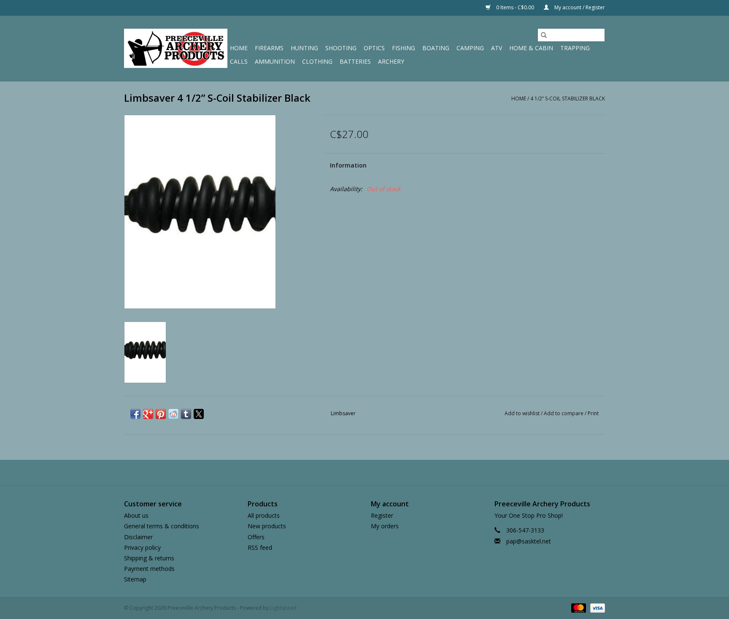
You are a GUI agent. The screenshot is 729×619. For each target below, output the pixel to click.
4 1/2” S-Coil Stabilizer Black (567, 98)
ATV (496, 48)
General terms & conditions (161, 526)
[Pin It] (161, 414)
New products (267, 526)
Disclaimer (138, 537)
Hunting (304, 48)
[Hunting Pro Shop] (175, 48)
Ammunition (275, 61)
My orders (385, 526)
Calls (239, 61)
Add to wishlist (523, 413)
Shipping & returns (149, 558)
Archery (391, 61)
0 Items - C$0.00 (515, 7)
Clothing (317, 61)
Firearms (269, 48)
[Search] (543, 35)
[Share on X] (199, 414)
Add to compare (564, 413)
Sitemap (135, 579)
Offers (256, 537)
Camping (470, 48)
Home (239, 48)
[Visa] (596, 607)
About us (136, 515)
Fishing (403, 48)
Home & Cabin (531, 48)
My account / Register (579, 7)
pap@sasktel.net (528, 541)
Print (593, 413)
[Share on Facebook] (135, 414)
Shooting (340, 48)
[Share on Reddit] (173, 414)
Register (382, 515)
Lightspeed (283, 607)
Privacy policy (142, 547)
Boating (435, 48)
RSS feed (260, 547)
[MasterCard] (577, 607)
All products (264, 515)
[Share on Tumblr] (186, 414)
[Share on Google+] (148, 414)
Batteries (355, 61)
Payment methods (149, 569)
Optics (374, 48)
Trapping (575, 48)
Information (348, 165)
